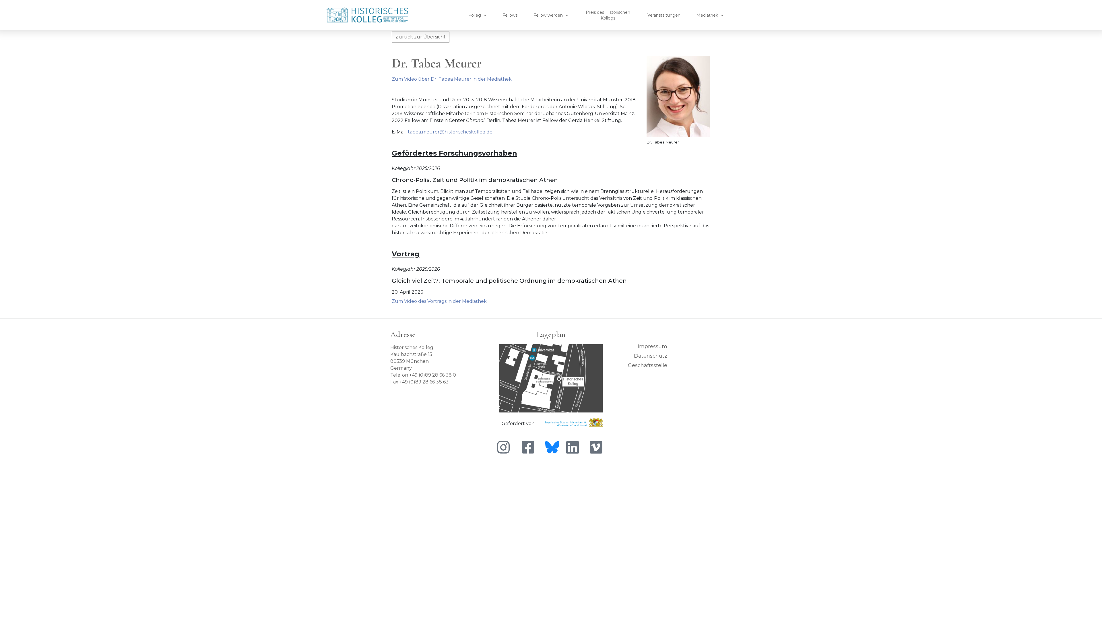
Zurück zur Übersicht (420, 37)
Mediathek (707, 15)
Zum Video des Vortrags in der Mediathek (439, 301)
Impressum (652, 346)
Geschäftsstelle (647, 365)
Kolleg (474, 15)
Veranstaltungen (663, 15)
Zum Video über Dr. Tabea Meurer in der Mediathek (452, 79)
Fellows (510, 15)
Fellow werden (548, 15)
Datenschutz (650, 356)
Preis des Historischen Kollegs (608, 15)
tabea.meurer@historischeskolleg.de (450, 132)
